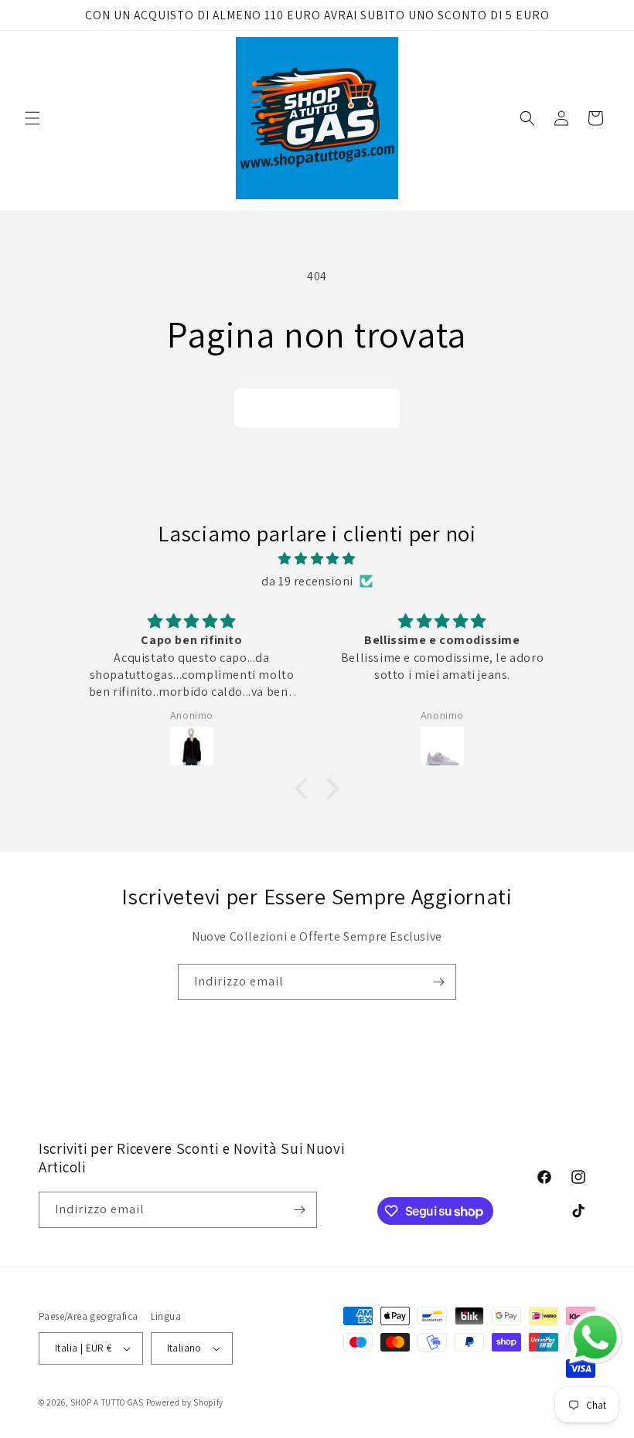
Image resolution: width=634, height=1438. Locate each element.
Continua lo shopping (317, 408)
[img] (317, 559)
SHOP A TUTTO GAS (107, 1402)
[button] (32, 118)
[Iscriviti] (438, 982)
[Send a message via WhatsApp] (595, 1337)
